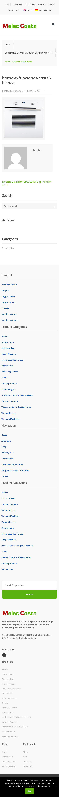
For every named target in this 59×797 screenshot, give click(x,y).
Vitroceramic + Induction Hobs (16, 407)
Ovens (4, 377)
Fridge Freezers (8, 354)
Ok (29, 791)
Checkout (27, 761)
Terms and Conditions (12, 464)
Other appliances (9, 371)
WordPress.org (8, 766)
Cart (25, 756)
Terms (10, 10)
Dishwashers (7, 342)
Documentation (9, 284)
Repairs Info (30, 4)
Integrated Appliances (12, 360)
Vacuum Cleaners (9, 401)
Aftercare (41, 4)
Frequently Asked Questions (15, 470)
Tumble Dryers (8, 389)
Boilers (4, 336)
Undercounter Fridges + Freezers (17, 395)
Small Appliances (9, 383)
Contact (52, 4)
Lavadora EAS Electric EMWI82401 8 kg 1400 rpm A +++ (29, 52)
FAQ (17, 10)
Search (29, 594)
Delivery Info (17, 4)
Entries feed (7, 756)
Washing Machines (10, 419)
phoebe (18, 90)
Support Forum (8, 302)
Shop (3, 446)
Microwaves (7, 365)
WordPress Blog (9, 314)
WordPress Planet (10, 320)
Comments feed (9, 761)
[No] (55, 787)
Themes (5, 308)
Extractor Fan (8, 348)
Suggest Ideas (8, 296)
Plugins (5, 290)
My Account (28, 766)
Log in (4, 752)
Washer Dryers (8, 413)
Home (6, 4)
